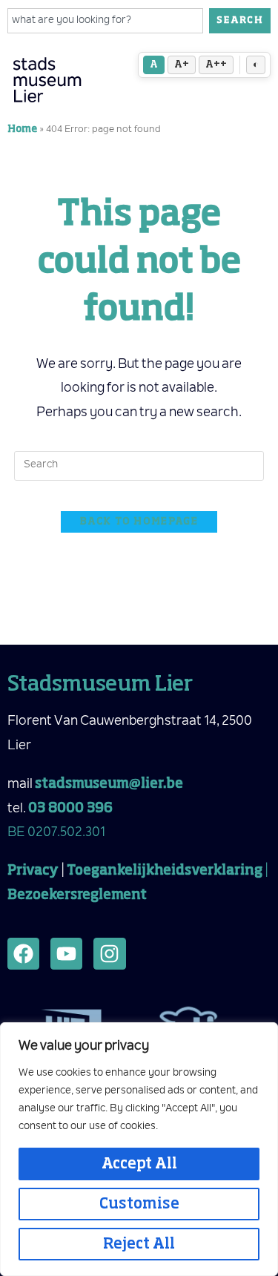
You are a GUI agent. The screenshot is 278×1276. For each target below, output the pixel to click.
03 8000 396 (70, 808)
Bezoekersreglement (77, 895)
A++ (216, 65)
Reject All (139, 1244)
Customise (139, 1204)
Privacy (33, 871)
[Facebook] (23, 954)
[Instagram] (109, 954)
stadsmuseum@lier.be (109, 784)
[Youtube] (66, 954)
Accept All (139, 1164)
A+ (181, 65)
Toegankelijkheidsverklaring (164, 871)
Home (22, 129)
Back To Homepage (139, 522)
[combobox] (105, 20)
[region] (139, 1149)
